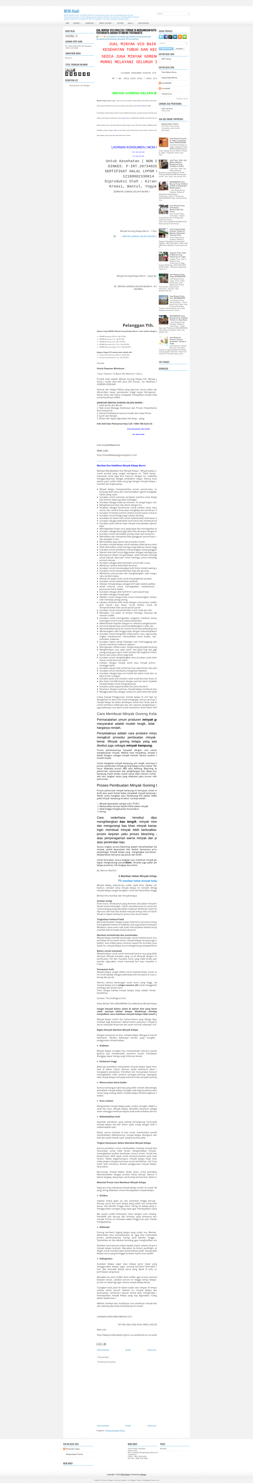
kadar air (116, 130)
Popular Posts (166, 49)
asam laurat (125, 118)
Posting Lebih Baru (103, 1350)
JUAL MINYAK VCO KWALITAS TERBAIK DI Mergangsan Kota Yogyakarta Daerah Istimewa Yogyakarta (126, 31)
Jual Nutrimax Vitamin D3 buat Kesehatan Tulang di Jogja (178, 340)
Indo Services (167, 109)
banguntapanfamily (169, 78)
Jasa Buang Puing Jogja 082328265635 (178, 275)
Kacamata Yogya (72, 1449)
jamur (156, 118)
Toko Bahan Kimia (169, 72)
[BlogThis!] (100, 1344)
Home (67, 23)
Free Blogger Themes (135, 1480)
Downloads (90, 23)
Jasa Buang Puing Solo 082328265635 (177, 297)
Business (77, 23)
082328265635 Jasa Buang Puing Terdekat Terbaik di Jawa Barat (179, 318)
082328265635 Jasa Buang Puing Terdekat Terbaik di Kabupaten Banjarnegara (179, 185)
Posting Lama (151, 1350)
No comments (133, 39)
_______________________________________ (115, 460)
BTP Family (166, 59)
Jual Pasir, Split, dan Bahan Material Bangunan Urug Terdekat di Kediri (178, 163)
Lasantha (123, 1480)
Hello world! (166, 111)
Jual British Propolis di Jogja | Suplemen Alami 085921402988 (178, 140)
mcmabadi (166, 88)
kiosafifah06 (166, 83)
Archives (179, 49)
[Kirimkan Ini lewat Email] (97, 1344)
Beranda (68, 58)
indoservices (167, 94)
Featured (120, 23)
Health (131, 23)
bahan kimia (141, 106)
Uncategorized (143, 23)
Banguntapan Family (170, 124)
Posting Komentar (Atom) (115, 1431)
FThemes (104, 1480)
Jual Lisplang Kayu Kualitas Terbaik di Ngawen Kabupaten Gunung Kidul (177, 232)
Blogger (87, 86)
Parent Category (106, 23)
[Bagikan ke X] (102, 1344)
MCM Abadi (71, 11)
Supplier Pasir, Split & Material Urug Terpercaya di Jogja (178, 255)
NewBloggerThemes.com (151, 1480)
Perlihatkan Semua (182, 98)
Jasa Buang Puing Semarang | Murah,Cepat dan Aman (177, 209)
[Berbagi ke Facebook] (105, 1344)
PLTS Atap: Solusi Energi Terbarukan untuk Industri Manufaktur (171, 128)
